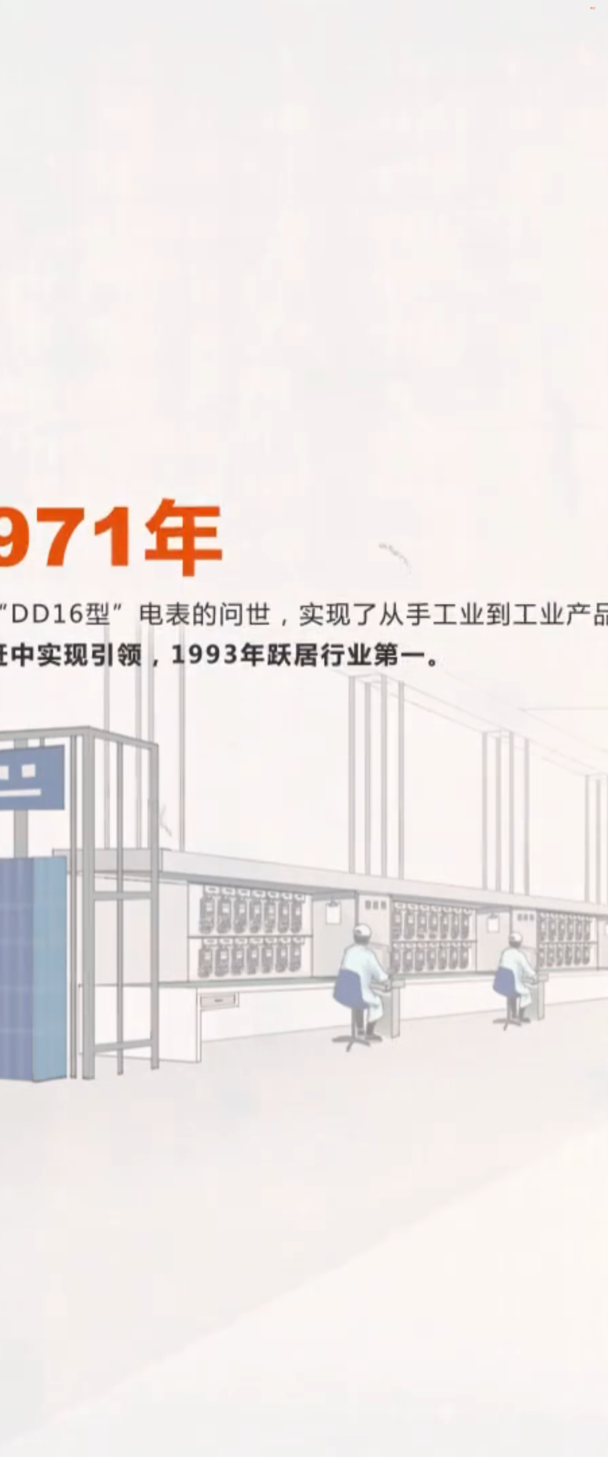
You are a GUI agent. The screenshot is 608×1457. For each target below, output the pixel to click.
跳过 (592, 8)
